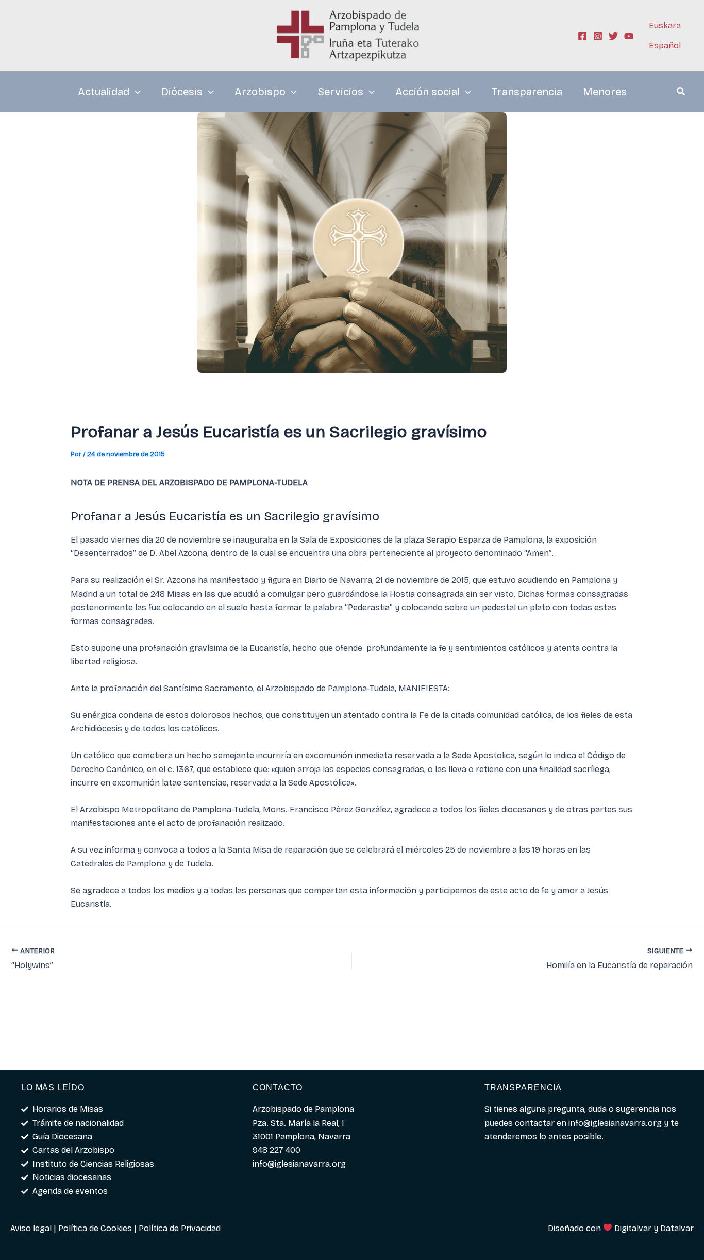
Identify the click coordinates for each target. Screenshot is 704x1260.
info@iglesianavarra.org (615, 1123)
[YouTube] (628, 36)
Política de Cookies (95, 1228)
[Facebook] (582, 36)
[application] (135, 91)
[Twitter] (613, 36)
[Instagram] (597, 36)
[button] (681, 93)
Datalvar (677, 1228)
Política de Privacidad (180, 1228)
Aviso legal (31, 1228)
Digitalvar (632, 1228)
